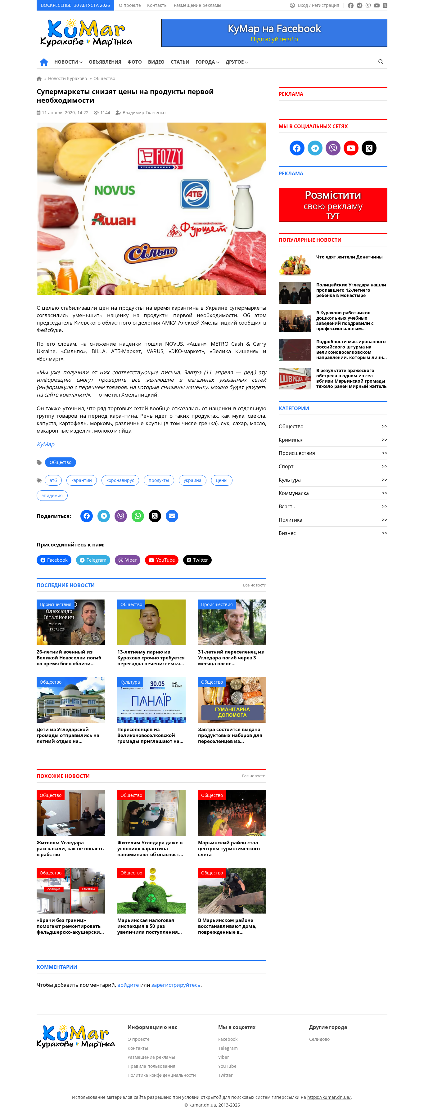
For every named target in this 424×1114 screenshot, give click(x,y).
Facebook (227, 1039)
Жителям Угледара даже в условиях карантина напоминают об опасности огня (150, 848)
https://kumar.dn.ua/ (329, 1097)
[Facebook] (86, 516)
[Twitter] (155, 516)
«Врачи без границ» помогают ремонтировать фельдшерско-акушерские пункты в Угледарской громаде (70, 926)
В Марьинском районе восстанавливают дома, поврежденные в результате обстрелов (227, 926)
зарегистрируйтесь (176, 984)
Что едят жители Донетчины (349, 256)
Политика (333, 519)
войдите (128, 984)
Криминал (333, 439)
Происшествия (55, 604)
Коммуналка (333, 493)
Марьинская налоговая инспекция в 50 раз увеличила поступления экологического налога (147, 926)
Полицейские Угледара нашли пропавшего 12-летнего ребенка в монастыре (351, 290)
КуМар (45, 444)
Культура (130, 682)
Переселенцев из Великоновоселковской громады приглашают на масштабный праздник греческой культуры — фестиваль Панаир (148, 735)
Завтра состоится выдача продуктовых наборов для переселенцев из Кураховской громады (230, 735)
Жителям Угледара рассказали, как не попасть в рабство (70, 848)
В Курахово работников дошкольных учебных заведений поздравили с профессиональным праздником (344, 320)
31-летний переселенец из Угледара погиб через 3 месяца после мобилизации (231, 658)
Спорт (333, 466)
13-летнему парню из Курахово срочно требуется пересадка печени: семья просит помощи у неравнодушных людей (151, 658)
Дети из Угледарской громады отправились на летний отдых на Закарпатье (68, 735)
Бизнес (333, 533)
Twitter (225, 1075)
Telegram (228, 1048)
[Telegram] (103, 516)
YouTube (227, 1066)
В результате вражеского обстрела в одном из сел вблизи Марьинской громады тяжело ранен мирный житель (351, 378)
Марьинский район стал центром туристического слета (229, 848)
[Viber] (121, 516)
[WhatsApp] (138, 516)
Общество (60, 462)
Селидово (319, 1039)
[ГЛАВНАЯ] (44, 62)
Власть (333, 506)
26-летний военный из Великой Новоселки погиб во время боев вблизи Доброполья (69, 658)
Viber (223, 1057)
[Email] (172, 516)
